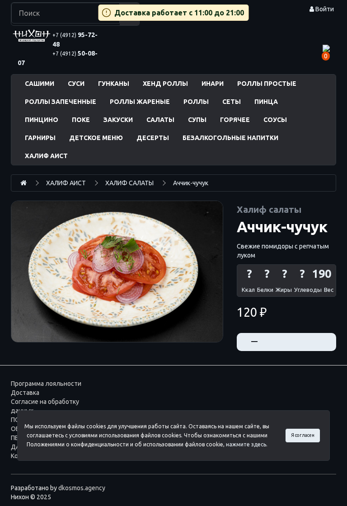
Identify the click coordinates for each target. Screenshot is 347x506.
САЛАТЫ (160, 119)
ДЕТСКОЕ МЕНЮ (96, 137)
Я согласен (302, 435)
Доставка (25, 392)
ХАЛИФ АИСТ (46, 155)
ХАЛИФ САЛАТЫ (129, 183)
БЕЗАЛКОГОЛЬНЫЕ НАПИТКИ (230, 137)
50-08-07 (58, 58)
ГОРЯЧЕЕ (235, 119)
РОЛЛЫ (196, 101)
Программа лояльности (46, 383)
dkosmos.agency (81, 488)
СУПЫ (197, 119)
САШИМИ (39, 83)
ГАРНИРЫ (40, 137)
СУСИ (76, 83)
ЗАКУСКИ (118, 119)
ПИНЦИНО (41, 119)
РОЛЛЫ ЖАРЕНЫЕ (140, 101)
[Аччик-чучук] (117, 271)
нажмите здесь (246, 444)
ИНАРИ (213, 83)
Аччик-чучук (190, 183)
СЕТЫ (231, 101)
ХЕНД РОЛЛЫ (165, 83)
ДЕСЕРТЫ (152, 137)
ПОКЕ (81, 119)
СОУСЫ (275, 119)
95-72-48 (75, 39)
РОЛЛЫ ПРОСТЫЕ (266, 83)
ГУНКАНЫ (113, 83)
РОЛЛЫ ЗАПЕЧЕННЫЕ (60, 101)
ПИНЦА (266, 101)
